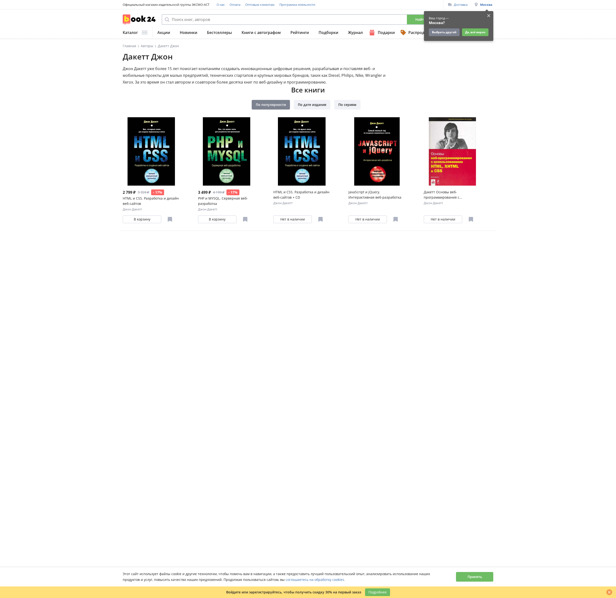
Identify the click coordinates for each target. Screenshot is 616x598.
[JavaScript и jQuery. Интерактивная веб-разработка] (376, 151)
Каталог (130, 32)
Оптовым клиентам (260, 4)
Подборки (328, 32)
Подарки (386, 32)
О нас (221, 4)
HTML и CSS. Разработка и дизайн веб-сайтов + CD (301, 195)
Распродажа (420, 32)
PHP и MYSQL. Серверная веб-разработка (223, 201)
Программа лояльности (297, 4)
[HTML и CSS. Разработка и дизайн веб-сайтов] (151, 151)
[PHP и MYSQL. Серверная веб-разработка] (226, 151)
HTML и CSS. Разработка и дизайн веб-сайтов (151, 201)
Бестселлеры (219, 32)
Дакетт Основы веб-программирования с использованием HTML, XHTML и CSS (451, 195)
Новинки (188, 32)
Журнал (355, 32)
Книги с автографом (261, 32)
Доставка (461, 4)
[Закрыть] (609, 592)
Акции (163, 32)
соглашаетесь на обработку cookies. (315, 579)
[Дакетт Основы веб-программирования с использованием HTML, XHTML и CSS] (452, 151)
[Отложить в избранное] (170, 219)
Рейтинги (299, 32)
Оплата (235, 4)
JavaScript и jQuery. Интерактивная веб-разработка (374, 195)
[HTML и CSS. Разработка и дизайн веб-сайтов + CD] (301, 151)
